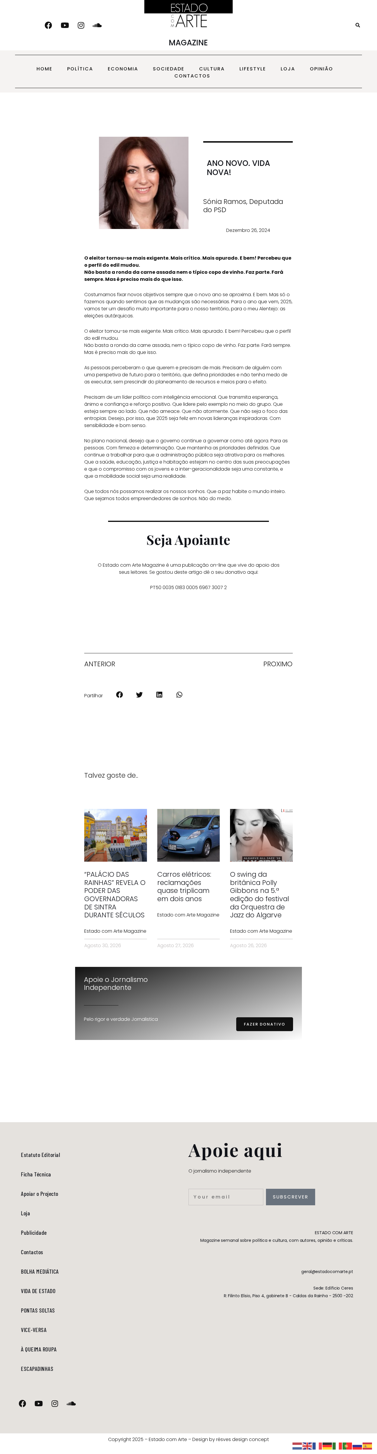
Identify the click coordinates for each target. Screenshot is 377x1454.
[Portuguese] (348, 1445)
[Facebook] (48, 25)
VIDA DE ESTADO (38, 1290)
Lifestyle (252, 68)
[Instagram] (81, 25)
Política (80, 68)
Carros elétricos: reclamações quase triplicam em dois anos (184, 887)
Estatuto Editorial (40, 1154)
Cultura (212, 68)
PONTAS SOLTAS (38, 1310)
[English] (307, 1445)
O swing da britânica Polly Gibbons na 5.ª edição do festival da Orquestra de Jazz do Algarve (259, 895)
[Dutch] (297, 1445)
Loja (288, 68)
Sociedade (168, 68)
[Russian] (358, 1445)
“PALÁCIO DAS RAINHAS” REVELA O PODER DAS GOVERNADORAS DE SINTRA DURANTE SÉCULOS (114, 895)
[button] (358, 25)
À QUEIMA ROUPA (39, 1349)
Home (44, 68)
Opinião (321, 68)
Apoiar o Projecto (39, 1193)
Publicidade (34, 1232)
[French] (317, 1445)
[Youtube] (64, 25)
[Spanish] (368, 1445)
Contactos (192, 75)
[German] (328, 1445)
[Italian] (338, 1445)
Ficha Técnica (36, 1174)
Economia (123, 68)
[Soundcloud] (97, 25)
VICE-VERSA (34, 1329)
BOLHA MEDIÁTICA (40, 1271)
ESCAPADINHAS (37, 1368)
